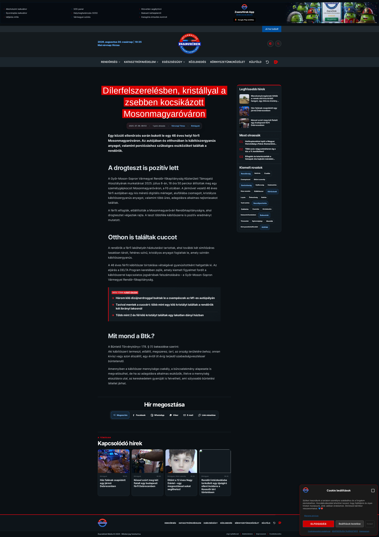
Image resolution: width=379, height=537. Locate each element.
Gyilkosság (260, 185)
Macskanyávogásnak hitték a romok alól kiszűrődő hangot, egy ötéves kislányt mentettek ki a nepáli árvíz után (264, 101)
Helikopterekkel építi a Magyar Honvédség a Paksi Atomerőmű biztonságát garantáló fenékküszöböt (260, 142)
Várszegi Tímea (178, 126)
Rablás (263, 197)
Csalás (267, 173)
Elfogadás (318, 523)
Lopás (243, 197)
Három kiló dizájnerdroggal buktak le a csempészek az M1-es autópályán (165, 298)
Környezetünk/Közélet (227, 61)
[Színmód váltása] (270, 44)
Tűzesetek (245, 221)
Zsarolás (255, 209)
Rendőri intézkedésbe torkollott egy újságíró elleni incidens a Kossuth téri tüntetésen (214, 486)
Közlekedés (197, 61)
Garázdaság (246, 185)
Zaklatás (245, 209)
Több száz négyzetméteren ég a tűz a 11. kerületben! (260, 150)
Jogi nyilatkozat (232, 534)
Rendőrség (109, 61)
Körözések (272, 191)
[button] (372, 490)
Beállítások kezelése (350, 523)
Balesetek (264, 215)
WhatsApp (159, 415)
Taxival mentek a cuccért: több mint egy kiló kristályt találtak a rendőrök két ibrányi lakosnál (164, 306)
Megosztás (122, 415)
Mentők (269, 221)
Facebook (141, 415)
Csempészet (245, 179)
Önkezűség (253, 197)
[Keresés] (278, 44)
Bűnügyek (195, 126)
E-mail (190, 415)
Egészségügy (172, 61)
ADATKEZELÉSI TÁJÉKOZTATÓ (345, 531)
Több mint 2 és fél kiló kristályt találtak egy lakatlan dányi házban (160, 315)
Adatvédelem (247, 534)
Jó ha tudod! (271, 29)
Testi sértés (245, 203)
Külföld (255, 61)
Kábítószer (130, 292)
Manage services (311, 516)
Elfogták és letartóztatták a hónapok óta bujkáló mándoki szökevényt (259, 157)
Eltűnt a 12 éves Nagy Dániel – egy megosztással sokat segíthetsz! (180, 485)
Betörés (257, 173)
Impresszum (364, 531)
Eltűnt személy (181, 476)
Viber (175, 415)
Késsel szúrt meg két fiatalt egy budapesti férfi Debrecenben (146, 483)
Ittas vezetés (245, 191)
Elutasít (370, 524)
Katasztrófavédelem (140, 61)
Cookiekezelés (275, 534)
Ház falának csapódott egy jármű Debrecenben (264, 109)
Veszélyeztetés (260, 203)
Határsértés (272, 185)
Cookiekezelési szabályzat (319, 531)
